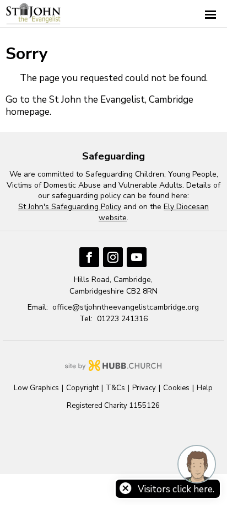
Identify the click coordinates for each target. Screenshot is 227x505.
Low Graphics (36, 388)
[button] (113, 14)
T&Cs (115, 388)
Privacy (144, 388)
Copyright (82, 388)
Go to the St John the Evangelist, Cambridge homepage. (99, 105)
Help (205, 388)
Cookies (176, 388)
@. (125, 307)
